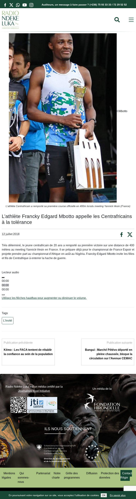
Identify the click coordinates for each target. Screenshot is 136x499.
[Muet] (3, 294)
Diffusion (91, 473)
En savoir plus (118, 495)
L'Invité (7, 320)
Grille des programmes (72, 475)
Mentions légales (8, 475)
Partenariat (43, 473)
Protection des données (109, 475)
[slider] (44, 298)
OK (104, 495)
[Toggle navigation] (131, 20)
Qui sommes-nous (23, 477)
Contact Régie (126, 475)
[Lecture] (3, 277)
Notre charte (56, 475)
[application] (68, 287)
